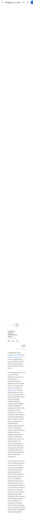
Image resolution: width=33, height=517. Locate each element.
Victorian (14, 390)
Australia (16, 355)
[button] (2, 2)
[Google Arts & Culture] (13, 2)
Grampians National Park (15, 357)
